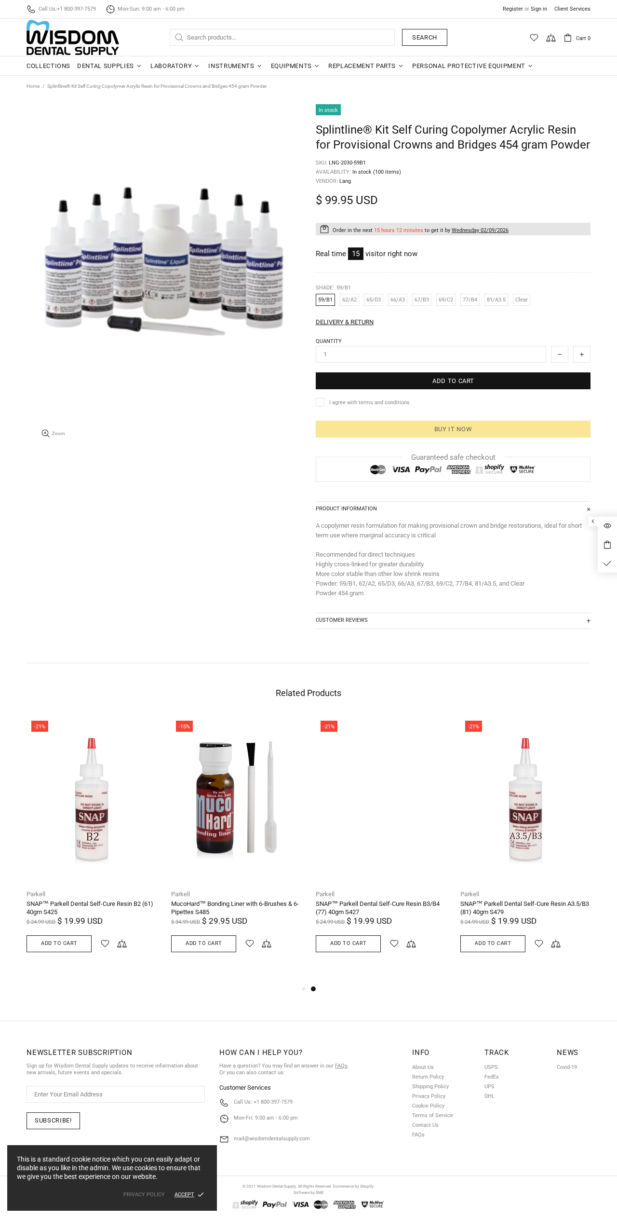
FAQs (341, 1066)
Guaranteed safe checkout (453, 457)
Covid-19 (567, 1067)
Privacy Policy (428, 1096)
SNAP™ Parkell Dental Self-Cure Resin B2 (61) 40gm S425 (90, 908)
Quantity (329, 341)
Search (424, 37)
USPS (491, 1067)
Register (513, 9)
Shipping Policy (430, 1086)
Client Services (572, 9)
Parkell (36, 894)
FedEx (491, 1077)
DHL (489, 1096)
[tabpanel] (380, 845)
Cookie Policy (428, 1106)
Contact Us (425, 1125)
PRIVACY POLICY (144, 1194)
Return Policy (428, 1077)
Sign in (539, 9)
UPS (489, 1086)
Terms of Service (432, 1115)
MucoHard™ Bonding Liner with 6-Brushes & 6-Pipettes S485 (235, 908)
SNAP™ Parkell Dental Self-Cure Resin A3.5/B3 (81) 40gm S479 (524, 908)
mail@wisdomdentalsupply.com (272, 1139)
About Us (423, 1067)
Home (33, 86)
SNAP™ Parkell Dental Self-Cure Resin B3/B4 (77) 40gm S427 (378, 908)
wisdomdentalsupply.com (73, 37)
